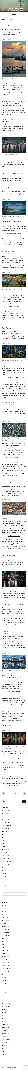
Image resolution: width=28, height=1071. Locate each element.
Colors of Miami (7, 26)
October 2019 (5, 822)
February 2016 (5, 953)
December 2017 (6, 888)
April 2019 (4, 840)
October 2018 (5, 858)
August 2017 (5, 900)
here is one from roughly (11, 723)
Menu (14, 14)
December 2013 (6, 1030)
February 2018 (5, 882)
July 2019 (4, 831)
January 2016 (5, 956)
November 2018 (6, 855)
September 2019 (6, 825)
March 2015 (5, 986)
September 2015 (6, 968)
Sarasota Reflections (9, 121)
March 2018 (5, 879)
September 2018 (6, 861)
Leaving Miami (7, 188)
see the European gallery (14, 536)
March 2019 (5, 843)
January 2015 (5, 992)
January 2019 (5, 849)
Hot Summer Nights (8, 556)
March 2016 (5, 950)
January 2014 (5, 1027)
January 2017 (5, 920)
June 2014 (4, 1013)
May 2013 (4, 1051)
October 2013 (5, 1036)
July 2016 (4, 938)
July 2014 (4, 1010)
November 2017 (6, 891)
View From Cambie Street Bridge (13, 713)
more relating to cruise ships (14, 233)
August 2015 (5, 971)
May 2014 (4, 1015)
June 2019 (4, 834)
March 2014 (5, 1021)
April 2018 (4, 876)
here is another (7, 725)
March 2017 (5, 914)
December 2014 (6, 995)
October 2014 (5, 1001)
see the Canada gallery (14, 691)
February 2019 (5, 846)
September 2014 (6, 1004)
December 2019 (6, 816)
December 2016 (6, 923)
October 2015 (5, 965)
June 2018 (4, 870)
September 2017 (6, 897)
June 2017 (4, 905)
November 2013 (6, 1033)
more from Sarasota (14, 169)
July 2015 (4, 974)
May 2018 (4, 873)
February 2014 (5, 1024)
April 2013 (4, 1054)
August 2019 (5, 828)
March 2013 (5, 1057)
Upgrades (5, 633)
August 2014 (5, 1007)
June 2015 (4, 977)
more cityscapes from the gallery (14, 457)
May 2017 (4, 908)
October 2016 (5, 929)
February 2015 (5, 989)
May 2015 (4, 980)
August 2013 (5, 1042)
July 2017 (4, 903)
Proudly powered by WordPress (9, 1067)
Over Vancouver (7, 328)
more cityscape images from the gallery (14, 377)
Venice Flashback (8, 483)
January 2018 (5, 885)
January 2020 (5, 813)
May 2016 (4, 944)
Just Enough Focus (12, 8)
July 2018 (4, 867)
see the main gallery (14, 98)
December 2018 (6, 852)
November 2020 (6, 810)
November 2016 (6, 926)
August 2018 (5, 864)
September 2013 (6, 1039)
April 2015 (4, 983)
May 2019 (4, 837)
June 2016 (4, 941)
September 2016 (6, 932)
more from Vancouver (14, 773)
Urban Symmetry (7, 253)
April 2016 (4, 947)
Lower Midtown (7, 404)
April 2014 (4, 1018)
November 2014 (6, 998)
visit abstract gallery (14, 306)
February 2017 (5, 917)
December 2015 (6, 959)
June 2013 (4, 1048)
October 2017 (5, 894)
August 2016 (5, 935)
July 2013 (4, 1045)
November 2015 (6, 962)
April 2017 (4, 911)
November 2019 (6, 819)
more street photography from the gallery (14, 604)
